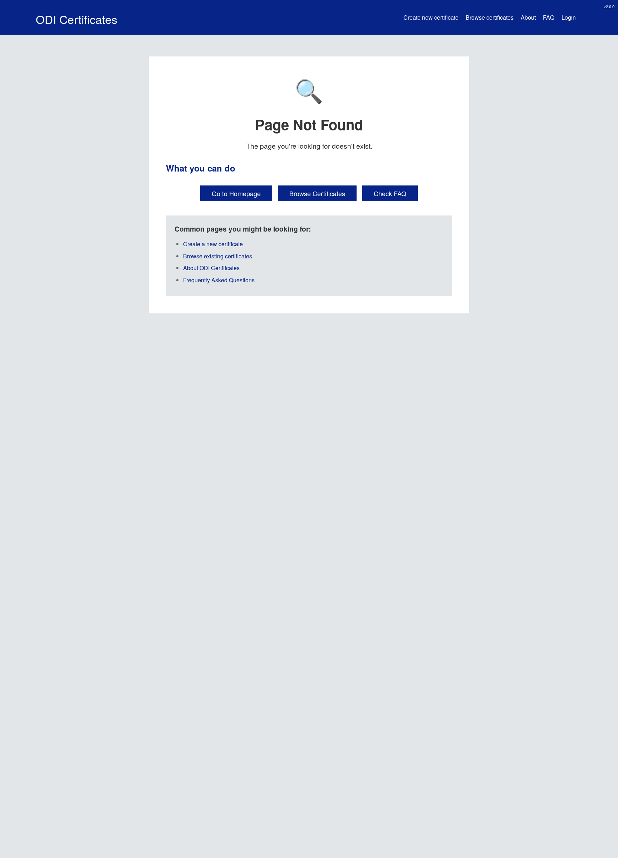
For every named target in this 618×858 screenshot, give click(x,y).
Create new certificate (430, 17)
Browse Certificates (317, 193)
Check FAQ (390, 193)
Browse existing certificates (217, 256)
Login (568, 17)
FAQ (548, 17)
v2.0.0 (609, 6)
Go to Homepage (236, 193)
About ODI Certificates (211, 268)
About (528, 17)
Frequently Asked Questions (219, 280)
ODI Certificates (76, 19)
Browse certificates (490, 17)
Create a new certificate (213, 244)
